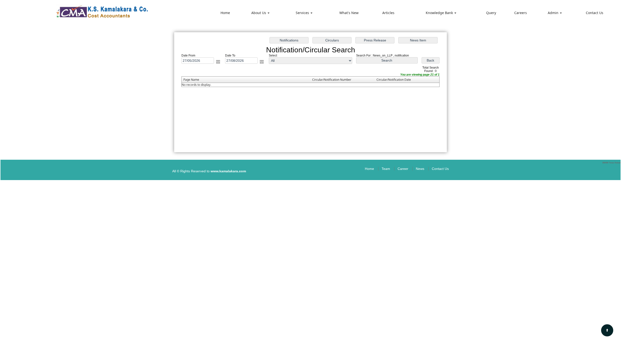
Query (491, 12)
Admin (553, 12)
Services (303, 12)
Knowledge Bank (440, 12)
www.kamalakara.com (228, 171)
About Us (259, 12)
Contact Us (594, 12)
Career (403, 169)
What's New (349, 12)
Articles (388, 12)
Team (386, 169)
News (420, 169)
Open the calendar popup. (218, 61)
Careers (520, 12)
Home (225, 12)
